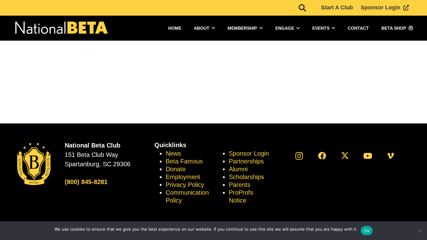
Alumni (238, 169)
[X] (345, 156)
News (173, 153)
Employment (183, 176)
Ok (366, 230)
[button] (302, 8)
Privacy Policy (185, 184)
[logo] (61, 28)
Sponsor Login (249, 153)
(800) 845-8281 (86, 181)
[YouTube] (368, 156)
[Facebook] (322, 156)
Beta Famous (184, 161)
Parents (239, 184)
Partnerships (246, 161)
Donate (176, 169)
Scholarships (246, 176)
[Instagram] (299, 156)
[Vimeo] (390, 156)
